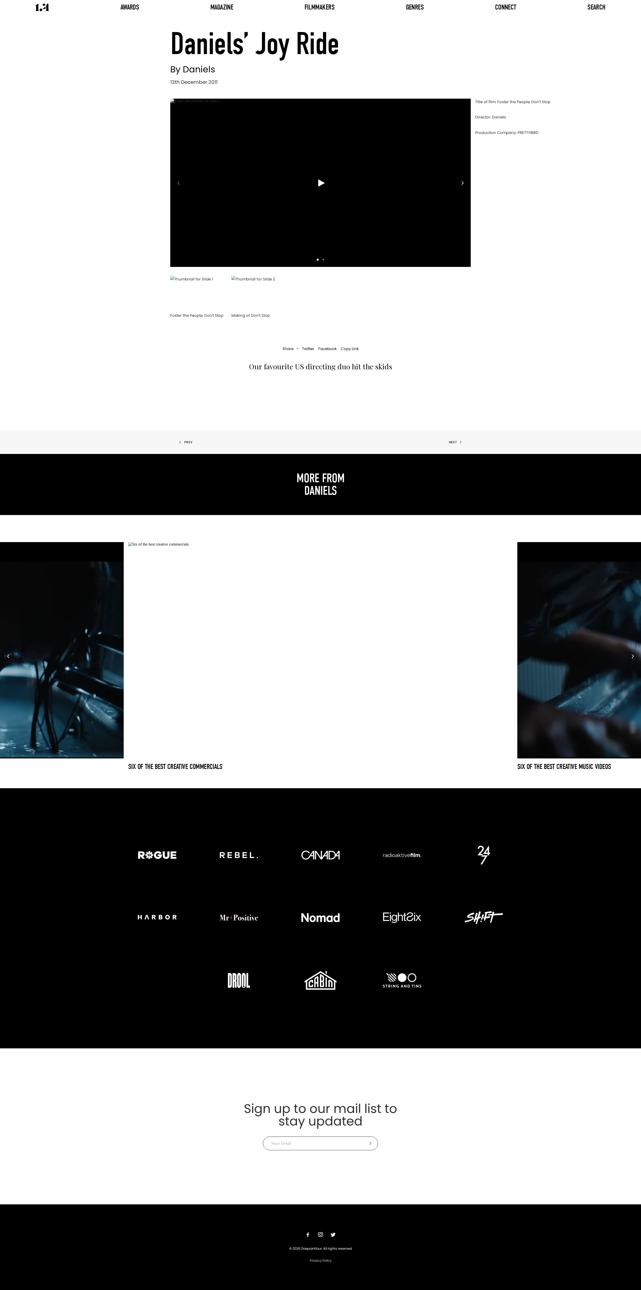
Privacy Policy (321, 1260)
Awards (129, 7)
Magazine (221, 7)
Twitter (308, 348)
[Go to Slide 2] (323, 259)
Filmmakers (319, 7)
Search (596, 7)
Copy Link (350, 348)
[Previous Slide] (176, 183)
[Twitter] (333, 1235)
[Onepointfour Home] (42, 7)
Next (453, 442)
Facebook (327, 348)
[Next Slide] (465, 183)
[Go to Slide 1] (318, 260)
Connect (505, 7)
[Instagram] (320, 1235)
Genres (415, 7)
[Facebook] (308, 1235)
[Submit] (370, 1143)
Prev (188, 442)
